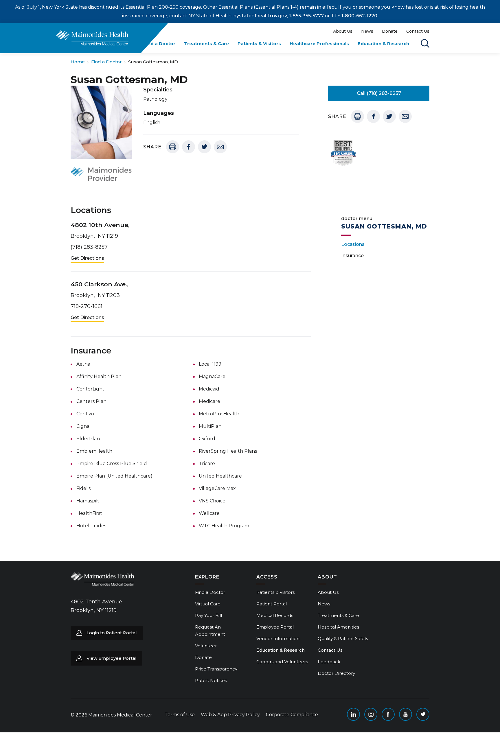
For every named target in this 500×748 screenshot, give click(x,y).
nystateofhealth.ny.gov (260, 16)
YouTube (405, 714)
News (367, 31)
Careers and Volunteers (282, 661)
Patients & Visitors (259, 43)
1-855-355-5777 (306, 16)
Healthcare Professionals (319, 43)
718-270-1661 (86, 306)
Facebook (188, 146)
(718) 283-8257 (89, 247)
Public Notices (211, 680)
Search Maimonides (425, 43)
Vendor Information (277, 638)
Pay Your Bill (208, 615)
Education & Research (383, 43)
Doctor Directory (336, 673)
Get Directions (87, 258)
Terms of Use (180, 714)
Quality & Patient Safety (343, 638)
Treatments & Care (206, 43)
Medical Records (274, 615)
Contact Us (417, 31)
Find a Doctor (159, 43)
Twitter (204, 146)
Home (78, 62)
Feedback (329, 661)
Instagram (370, 714)
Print (172, 146)
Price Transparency (216, 669)
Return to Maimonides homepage (92, 37)
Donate (390, 31)
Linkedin (353, 714)
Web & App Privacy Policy (230, 714)
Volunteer (206, 645)
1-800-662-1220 (359, 16)
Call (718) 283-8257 (379, 93)
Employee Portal (275, 627)
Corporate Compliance (292, 714)
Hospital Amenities (338, 627)
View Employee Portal (112, 658)
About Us (342, 31)
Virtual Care (207, 604)
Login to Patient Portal (112, 632)
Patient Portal (271, 604)
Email (220, 146)
